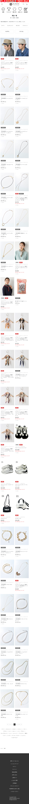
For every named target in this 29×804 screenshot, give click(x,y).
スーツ (2, 25)
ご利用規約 (14, 783)
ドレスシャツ (10, 25)
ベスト (24, 729)
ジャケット (25, 25)
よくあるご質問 (14, 780)
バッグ (4, 735)
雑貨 (26, 733)
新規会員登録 (14, 772)
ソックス (8, 735)
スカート (14, 731)
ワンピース (21, 733)
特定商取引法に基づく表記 (14, 788)
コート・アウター (20, 731)
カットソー (15, 733)
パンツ (9, 731)
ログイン (14, 766)
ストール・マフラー (16, 735)
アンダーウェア (14, 737)
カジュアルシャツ (4, 733)
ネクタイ (18, 25)
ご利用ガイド (14, 777)
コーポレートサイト (14, 791)
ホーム (2, 748)
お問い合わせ (14, 774)
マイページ (14, 769)
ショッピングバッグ (14, 763)
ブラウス (5, 731)
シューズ (23, 735)
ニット (10, 733)
